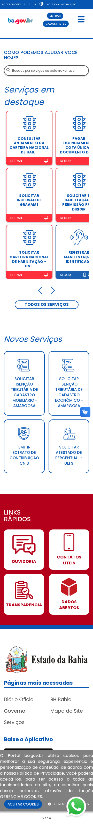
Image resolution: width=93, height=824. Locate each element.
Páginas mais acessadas (38, 682)
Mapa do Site (66, 711)
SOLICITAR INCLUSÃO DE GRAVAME (29, 200)
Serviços (14, 722)
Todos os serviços (47, 304)
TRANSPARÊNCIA (24, 605)
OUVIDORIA (24, 561)
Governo (14, 711)
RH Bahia (61, 699)
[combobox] (46, 70)
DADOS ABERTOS (69, 605)
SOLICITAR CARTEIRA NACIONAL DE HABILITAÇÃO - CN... (29, 259)
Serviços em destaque (29, 96)
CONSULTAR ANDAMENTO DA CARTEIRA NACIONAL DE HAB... (29, 145)
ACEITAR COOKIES (23, 804)
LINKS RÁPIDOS (17, 516)
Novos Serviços (33, 339)
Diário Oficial (19, 699)
